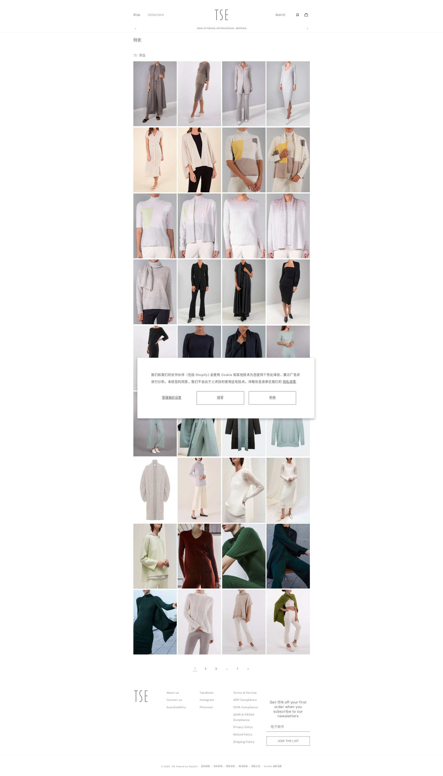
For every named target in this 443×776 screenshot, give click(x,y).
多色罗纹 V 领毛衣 (190, 573)
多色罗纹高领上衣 (234, 573)
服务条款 (230, 766)
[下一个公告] (307, 29)
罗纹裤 (140, 441)
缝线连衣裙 (186, 111)
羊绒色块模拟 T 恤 (234, 176)
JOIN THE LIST (288, 741)
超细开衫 (274, 441)
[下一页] (248, 668)
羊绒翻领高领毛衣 (189, 507)
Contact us (174, 700)
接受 (220, 398)
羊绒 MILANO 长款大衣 (281, 573)
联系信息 (255, 766)
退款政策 (205, 766)
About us (173, 693)
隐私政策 (289, 382)
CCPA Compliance (245, 707)
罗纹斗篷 (274, 639)
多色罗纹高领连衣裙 (146, 639)
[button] (138, 15)
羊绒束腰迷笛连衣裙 (146, 176)
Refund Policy (242, 734)
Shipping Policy (244, 742)
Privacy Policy (243, 727)
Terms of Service (245, 693)
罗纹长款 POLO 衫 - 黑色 (194, 309)
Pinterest (206, 707)
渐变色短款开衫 (277, 243)
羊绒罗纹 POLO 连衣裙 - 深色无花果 (282, 112)
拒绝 (272, 398)
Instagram (207, 700)
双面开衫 (229, 441)
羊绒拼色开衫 (187, 243)
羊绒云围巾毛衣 (144, 309)
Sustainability (176, 707)
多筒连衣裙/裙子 (278, 309)
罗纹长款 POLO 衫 (234, 111)
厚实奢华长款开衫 (145, 514)
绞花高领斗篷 (232, 639)
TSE (173, 766)
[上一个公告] (135, 29)
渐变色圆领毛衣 (233, 243)
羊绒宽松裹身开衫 (189, 176)
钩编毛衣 (229, 507)
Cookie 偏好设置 (273, 766)
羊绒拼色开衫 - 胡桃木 (281, 176)
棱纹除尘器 (186, 441)
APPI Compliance (245, 700)
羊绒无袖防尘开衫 (145, 111)
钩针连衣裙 (275, 507)
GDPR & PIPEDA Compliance (243, 717)
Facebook (206, 693)
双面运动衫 (142, 573)
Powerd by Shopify (186, 766)
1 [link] (195, 669)
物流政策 (243, 766)
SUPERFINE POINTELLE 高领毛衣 (193, 640)
